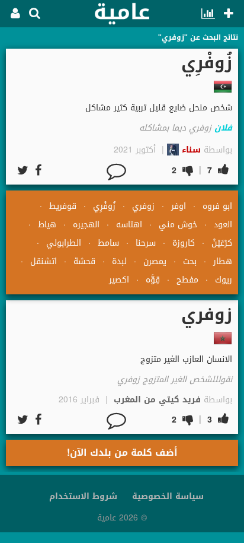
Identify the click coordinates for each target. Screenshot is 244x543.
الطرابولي (63, 243)
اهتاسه (129, 225)
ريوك (223, 280)
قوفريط (62, 206)
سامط (108, 243)
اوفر (178, 206)
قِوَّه (153, 280)
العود (223, 225)
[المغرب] (222, 338)
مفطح (187, 280)
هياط (47, 225)
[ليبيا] (222, 86)
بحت (190, 261)
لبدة (119, 261)
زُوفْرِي (104, 206)
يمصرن (154, 261)
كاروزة (183, 243)
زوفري (143, 206)
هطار (222, 261)
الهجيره (86, 225)
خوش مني (178, 225)
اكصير (119, 280)
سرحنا (146, 243)
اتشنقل (43, 261)
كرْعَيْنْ (221, 243)
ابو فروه (217, 206)
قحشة (84, 261)
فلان (223, 128)
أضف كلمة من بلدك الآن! (122, 452)
